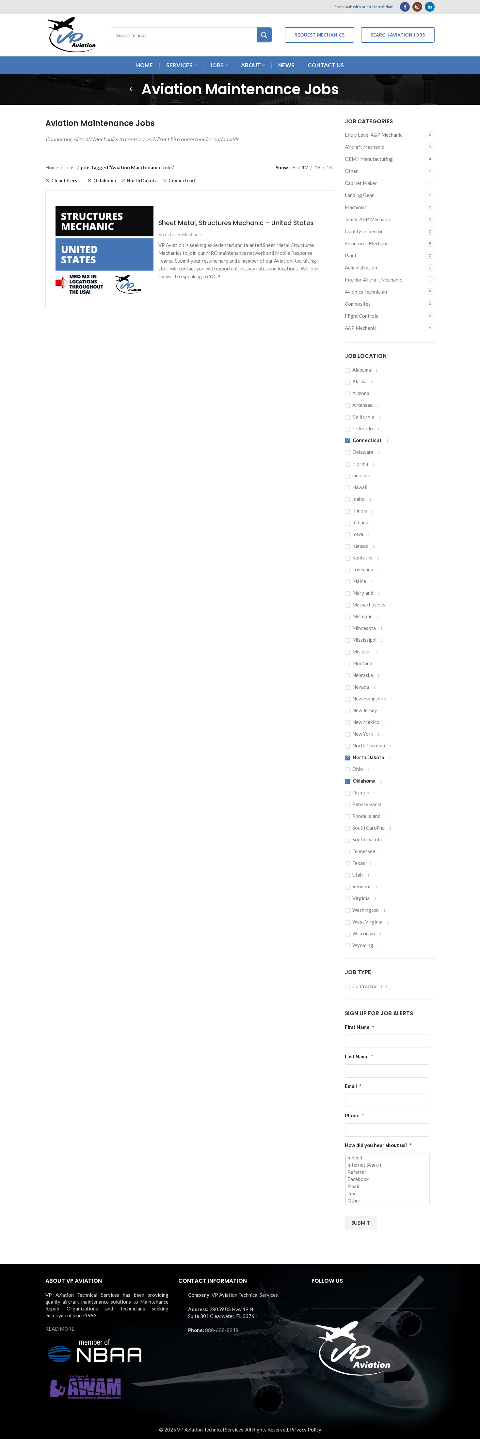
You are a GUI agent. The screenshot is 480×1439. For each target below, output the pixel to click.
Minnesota (364, 628)
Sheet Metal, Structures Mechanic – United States (235, 223)
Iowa (357, 534)
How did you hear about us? (378, 1145)
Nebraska (362, 675)
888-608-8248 (221, 1330)
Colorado (362, 428)
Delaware (363, 452)
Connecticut (367, 440)
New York (362, 734)
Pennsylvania (366, 804)
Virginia (361, 898)
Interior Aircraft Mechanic (373, 280)
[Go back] (133, 89)
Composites (358, 304)
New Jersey (364, 710)
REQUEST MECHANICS (319, 35)
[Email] (388, 1186)
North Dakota (368, 757)
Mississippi (364, 640)
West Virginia (367, 922)
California (363, 417)
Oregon (360, 792)
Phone (354, 1115)
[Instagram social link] (417, 7)
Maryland (362, 593)
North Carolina (368, 745)
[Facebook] (388, 1179)
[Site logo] (71, 34)
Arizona (360, 393)
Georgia (361, 475)
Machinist (355, 207)
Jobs (70, 167)
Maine (359, 581)
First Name (359, 1027)
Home (52, 167)
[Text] (388, 1193)
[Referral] (388, 1171)
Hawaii (359, 487)
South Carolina (368, 828)
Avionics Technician (366, 292)
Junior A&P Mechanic (368, 219)
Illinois (359, 510)
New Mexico (365, 722)
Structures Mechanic (367, 243)
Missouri (362, 651)
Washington (365, 910)
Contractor (364, 986)
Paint (351, 255)
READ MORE (59, 1329)
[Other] (388, 1200)
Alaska (359, 381)
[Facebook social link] (405, 7)
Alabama (361, 370)
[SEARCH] (264, 34)
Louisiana (362, 569)
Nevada (360, 687)
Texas (358, 863)
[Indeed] (388, 1157)
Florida (360, 464)
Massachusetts (368, 604)
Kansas (360, 546)
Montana (362, 663)
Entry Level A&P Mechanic (373, 135)
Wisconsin (363, 933)
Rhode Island (366, 816)
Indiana (360, 522)
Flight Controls (361, 316)
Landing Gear (359, 195)
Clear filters (64, 180)
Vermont (361, 886)
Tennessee (363, 851)
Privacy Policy (305, 1429)
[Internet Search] (388, 1164)
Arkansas (362, 405)
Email (353, 1086)
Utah (357, 875)
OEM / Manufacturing (369, 159)
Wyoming (362, 945)
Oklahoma (364, 781)
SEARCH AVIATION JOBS (398, 35)
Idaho (358, 499)
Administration (361, 267)
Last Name (359, 1056)
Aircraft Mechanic (364, 147)
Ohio (357, 769)
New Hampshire (369, 698)
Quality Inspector (364, 231)
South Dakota (367, 839)
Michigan (362, 616)
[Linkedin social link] (430, 7)
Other (351, 171)
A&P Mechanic (360, 328)
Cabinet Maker (361, 183)
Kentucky (362, 557)
